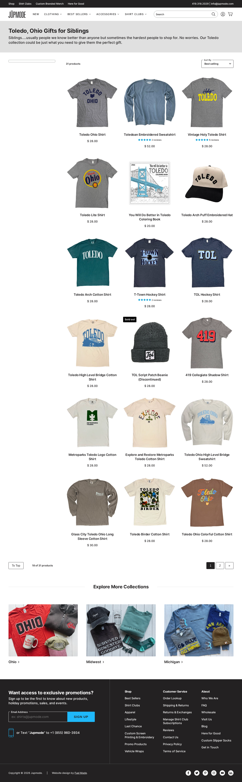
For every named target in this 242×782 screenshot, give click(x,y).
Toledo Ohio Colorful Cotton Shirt (207, 534)
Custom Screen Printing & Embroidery (139, 735)
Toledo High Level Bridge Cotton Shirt (92, 377)
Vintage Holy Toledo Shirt (207, 134)
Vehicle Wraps (134, 751)
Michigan (172, 662)
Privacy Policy (172, 744)
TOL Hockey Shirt (207, 294)
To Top (16, 565)
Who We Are (209, 698)
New (36, 14)
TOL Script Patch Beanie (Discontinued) (150, 377)
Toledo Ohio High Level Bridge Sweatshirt (207, 457)
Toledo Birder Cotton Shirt (149, 534)
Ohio (13, 662)
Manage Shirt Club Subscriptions (175, 721)
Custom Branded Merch (50, 3)
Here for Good (76, 3)
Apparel (130, 712)
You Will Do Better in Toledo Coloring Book (150, 217)
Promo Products (136, 744)
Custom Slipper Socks (216, 740)
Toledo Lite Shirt (92, 215)
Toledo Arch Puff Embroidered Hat (207, 215)
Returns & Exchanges (177, 712)
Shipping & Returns (176, 705)
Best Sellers (77, 14)
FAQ (204, 705)
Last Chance (133, 726)
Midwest (94, 662)
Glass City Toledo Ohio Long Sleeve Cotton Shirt (92, 536)
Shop (12, 3)
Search (160, 14)
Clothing (51, 14)
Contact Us (170, 737)
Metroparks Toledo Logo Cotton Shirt (92, 457)
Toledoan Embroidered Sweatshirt (149, 134)
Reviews (168, 730)
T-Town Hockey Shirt (150, 294)
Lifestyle (130, 719)
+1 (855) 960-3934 (65, 733)
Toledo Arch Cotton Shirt (92, 294)
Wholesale (208, 712)
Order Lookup (172, 698)
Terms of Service (174, 751)
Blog (204, 726)
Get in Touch (210, 747)
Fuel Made (81, 772)
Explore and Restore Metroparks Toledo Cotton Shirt (149, 457)
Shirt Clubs (25, 3)
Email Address (19, 711)
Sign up (81, 717)
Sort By (207, 60)
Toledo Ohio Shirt (92, 134)
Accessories (106, 14)
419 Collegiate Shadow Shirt (206, 375)
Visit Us (206, 719)
